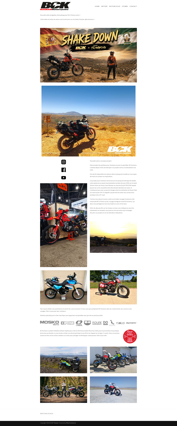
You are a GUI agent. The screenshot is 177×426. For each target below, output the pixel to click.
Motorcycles (114, 6)
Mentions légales (46, 413)
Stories (125, 6)
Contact (133, 6)
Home (97, 6)
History (104, 6)
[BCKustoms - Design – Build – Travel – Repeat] (63, 5)
